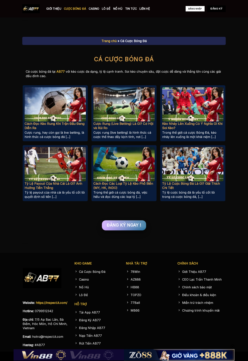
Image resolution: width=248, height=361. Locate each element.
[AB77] (31, 8)
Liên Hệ (145, 8)
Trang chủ (109, 41)
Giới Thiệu (53, 8)
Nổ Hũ (117, 8)
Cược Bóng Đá (75, 8)
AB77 (60, 71)
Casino (94, 8)
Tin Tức (131, 8)
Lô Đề (106, 8)
